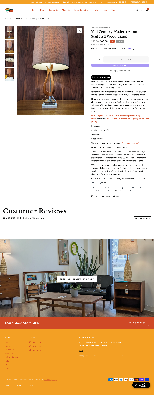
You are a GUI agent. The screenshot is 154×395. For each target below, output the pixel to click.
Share (96, 196)
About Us (66, 10)
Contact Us (53, 10)
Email (81, 351)
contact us (101, 118)
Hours (43, 10)
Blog (113, 10)
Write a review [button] (142, 218)
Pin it (118, 196)
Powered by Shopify (51, 380)
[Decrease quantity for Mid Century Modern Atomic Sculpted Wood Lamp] (93, 59)
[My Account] (141, 10)
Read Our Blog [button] (137, 323)
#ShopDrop (119, 191)
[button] (77, 279)
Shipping (94, 45)
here (104, 183)
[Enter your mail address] (122, 356)
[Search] (137, 10)
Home (34, 10)
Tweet (107, 196)
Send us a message (130, 143)
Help (96, 10)
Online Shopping (80, 10)
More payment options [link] (120, 70)
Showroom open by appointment (105, 143)
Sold (105, 10)
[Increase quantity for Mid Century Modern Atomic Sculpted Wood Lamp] (99, 59)
